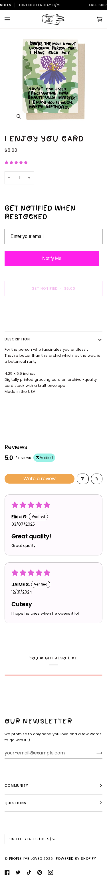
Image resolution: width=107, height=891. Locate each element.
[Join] (94, 753)
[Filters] (83, 479)
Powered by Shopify (76, 858)
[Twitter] (18, 872)
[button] (16, 162)
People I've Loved (25, 858)
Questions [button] (15, 803)
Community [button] (16, 785)
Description (17, 339)
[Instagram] (50, 872)
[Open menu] (13, 19)
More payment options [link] (26, 323)
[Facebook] (7, 872)
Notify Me (51, 258)
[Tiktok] (28, 872)
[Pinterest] (39, 872)
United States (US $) (30, 839)
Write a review (39, 478)
